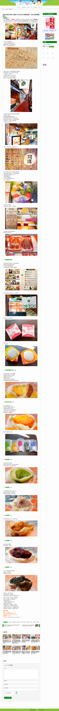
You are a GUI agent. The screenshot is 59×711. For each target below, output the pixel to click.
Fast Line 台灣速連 (41, 709)
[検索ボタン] (41, 7)
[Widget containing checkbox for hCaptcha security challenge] (11, 693)
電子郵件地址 (6, 684)
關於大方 (34, 709)
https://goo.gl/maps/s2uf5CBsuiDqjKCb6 (14, 617)
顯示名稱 (5, 680)
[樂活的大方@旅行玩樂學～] (29, 3)
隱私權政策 (31, 709)
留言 (5, 668)
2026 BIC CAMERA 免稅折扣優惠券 (49, 16)
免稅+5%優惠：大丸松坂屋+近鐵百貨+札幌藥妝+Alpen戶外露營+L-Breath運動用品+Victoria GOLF (49, 31)
